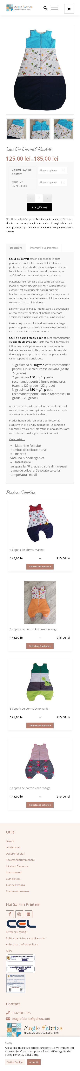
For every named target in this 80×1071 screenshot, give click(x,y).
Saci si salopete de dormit (49, 219)
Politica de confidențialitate (22, 944)
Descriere (16, 247)
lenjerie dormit (44, 223)
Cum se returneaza (17, 891)
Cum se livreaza (15, 885)
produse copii (19, 227)
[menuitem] (43, 7)
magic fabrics (60, 223)
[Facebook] (10, 914)
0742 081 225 (21, 1013)
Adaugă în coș (39, 207)
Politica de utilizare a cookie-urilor (26, 938)
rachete (32, 227)
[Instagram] (19, 914)
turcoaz (10, 231)
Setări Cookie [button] (15, 1062)
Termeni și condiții (16, 932)
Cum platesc (13, 878)
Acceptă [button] (33, 1062)
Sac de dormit (44, 227)
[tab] (16, 248)
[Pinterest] (28, 914)
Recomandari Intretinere (20, 860)
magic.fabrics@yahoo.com (31, 1019)
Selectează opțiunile (40, 566)
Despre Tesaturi (15, 853)
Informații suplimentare (44, 247)
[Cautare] (43, 7)
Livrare (10, 841)
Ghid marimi (13, 847)
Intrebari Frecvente (17, 866)
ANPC (9, 951)
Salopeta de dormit (63, 227)
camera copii (22, 223)
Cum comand (13, 872)
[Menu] (52, 7)
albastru (10, 223)
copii (32, 223)
